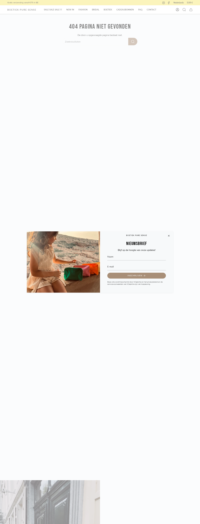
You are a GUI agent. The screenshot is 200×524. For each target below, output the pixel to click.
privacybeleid (152, 282)
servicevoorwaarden (115, 284)
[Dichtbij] (168, 235)
